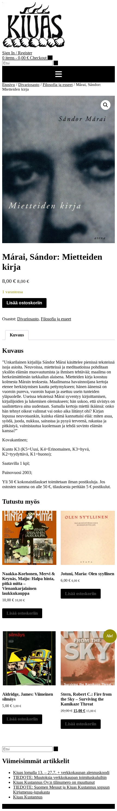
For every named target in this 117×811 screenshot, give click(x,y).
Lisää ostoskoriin (24, 303)
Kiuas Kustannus (27, 797)
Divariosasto (28, 84)
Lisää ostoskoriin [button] (22, 613)
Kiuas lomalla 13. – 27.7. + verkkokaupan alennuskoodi (61, 772)
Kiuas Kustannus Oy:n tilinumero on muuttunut (54, 782)
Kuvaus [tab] (17, 335)
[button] (58, 74)
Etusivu (8, 84)
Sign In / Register (17, 53)
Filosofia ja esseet (58, 84)
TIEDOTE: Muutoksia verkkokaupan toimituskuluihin (60, 777)
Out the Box (31, 806)
